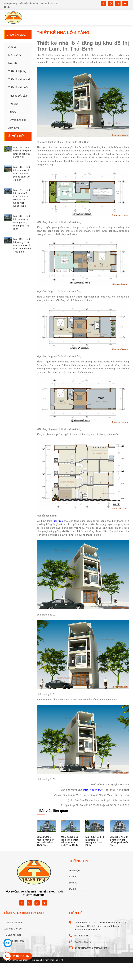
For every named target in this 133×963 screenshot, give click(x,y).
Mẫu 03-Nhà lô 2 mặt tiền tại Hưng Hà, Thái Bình (94, 841)
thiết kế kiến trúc (93, 789)
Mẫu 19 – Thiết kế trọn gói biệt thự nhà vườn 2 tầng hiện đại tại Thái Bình (22, 245)
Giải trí (12, 47)
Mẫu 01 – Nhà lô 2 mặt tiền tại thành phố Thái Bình (119, 841)
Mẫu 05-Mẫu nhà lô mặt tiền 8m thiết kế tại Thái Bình (45, 841)
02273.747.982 (82, 941)
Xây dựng (13, 127)
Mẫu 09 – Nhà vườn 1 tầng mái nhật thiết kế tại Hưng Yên (22, 152)
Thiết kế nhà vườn (18, 87)
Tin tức (12, 111)
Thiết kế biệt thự (17, 71)
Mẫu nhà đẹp (15, 55)
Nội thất (12, 63)
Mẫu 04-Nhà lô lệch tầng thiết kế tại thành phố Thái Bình (69, 841)
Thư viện (13, 103)
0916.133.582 (82, 935)
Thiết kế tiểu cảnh (18, 95)
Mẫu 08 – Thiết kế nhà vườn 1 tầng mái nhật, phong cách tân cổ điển (21, 173)
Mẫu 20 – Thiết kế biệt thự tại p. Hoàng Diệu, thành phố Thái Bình (22, 222)
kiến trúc (58, 520)
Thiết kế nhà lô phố (19, 79)
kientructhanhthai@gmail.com (90, 947)
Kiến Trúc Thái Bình (54, 960)
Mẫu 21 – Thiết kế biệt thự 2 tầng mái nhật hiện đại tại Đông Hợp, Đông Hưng (21, 198)
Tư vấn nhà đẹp (17, 119)
